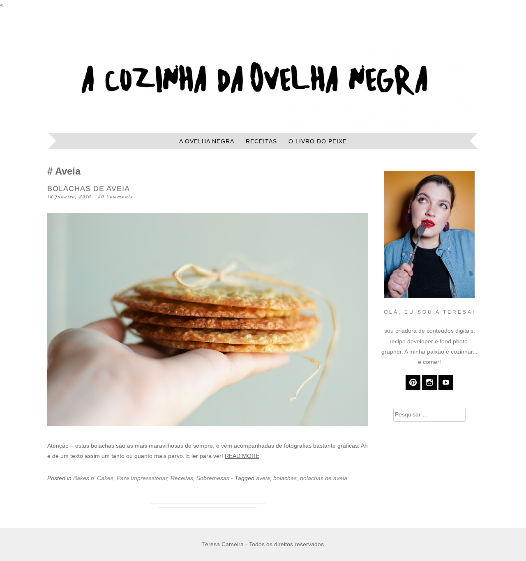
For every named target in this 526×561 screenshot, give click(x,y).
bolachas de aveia (323, 478)
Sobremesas (212, 478)
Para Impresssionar (142, 478)
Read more (242, 456)
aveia (263, 478)
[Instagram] (429, 382)
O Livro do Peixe (317, 141)
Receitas (261, 141)
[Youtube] (445, 382)
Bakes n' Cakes (93, 478)
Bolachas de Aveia (88, 188)
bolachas (285, 478)
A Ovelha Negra (206, 141)
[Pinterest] (413, 382)
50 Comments (115, 196)
